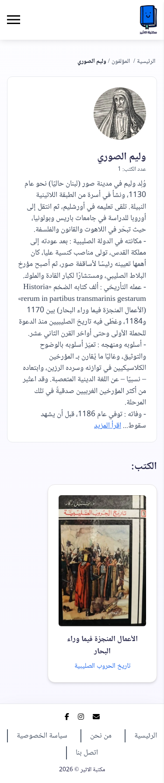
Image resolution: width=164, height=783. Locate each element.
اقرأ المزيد (107, 425)
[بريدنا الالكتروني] (96, 718)
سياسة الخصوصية (42, 735)
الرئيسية (146, 61)
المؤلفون (121, 61)
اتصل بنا (87, 752)
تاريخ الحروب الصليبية (102, 666)
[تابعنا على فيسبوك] (67, 718)
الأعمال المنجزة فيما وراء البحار (102, 645)
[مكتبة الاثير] (148, 19)
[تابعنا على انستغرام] (81, 718)
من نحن (101, 735)
